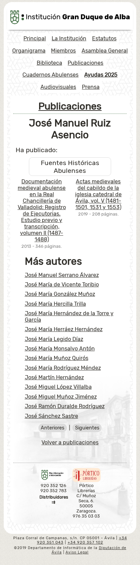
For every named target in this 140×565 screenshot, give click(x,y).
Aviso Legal (77, 552)
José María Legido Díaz (54, 339)
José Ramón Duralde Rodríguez (65, 406)
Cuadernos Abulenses (50, 75)
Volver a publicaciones (70, 442)
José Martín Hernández (54, 377)
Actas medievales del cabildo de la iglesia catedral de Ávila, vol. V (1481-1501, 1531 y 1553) (98, 194)
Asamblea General (105, 50)
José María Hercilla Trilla (55, 304)
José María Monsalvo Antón (60, 348)
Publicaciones (85, 63)
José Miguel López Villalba (58, 387)
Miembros (63, 50)
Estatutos (104, 38)
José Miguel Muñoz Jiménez (61, 397)
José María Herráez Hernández (64, 329)
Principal (34, 38)
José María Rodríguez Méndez (63, 368)
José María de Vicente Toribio (62, 284)
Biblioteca (49, 63)
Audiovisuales (58, 87)
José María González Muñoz (60, 294)
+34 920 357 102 (85, 542)
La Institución (69, 38)
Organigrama (29, 50)
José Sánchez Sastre (51, 416)
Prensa (91, 87)
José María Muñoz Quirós (56, 358)
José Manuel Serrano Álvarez (62, 275)
